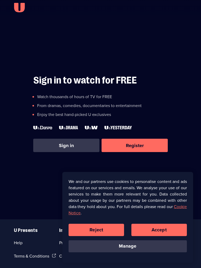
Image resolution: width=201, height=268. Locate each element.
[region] (127, 217)
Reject (96, 229)
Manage (127, 246)
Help (18, 242)
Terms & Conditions (31, 256)
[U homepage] (19, 7)
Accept (159, 229)
